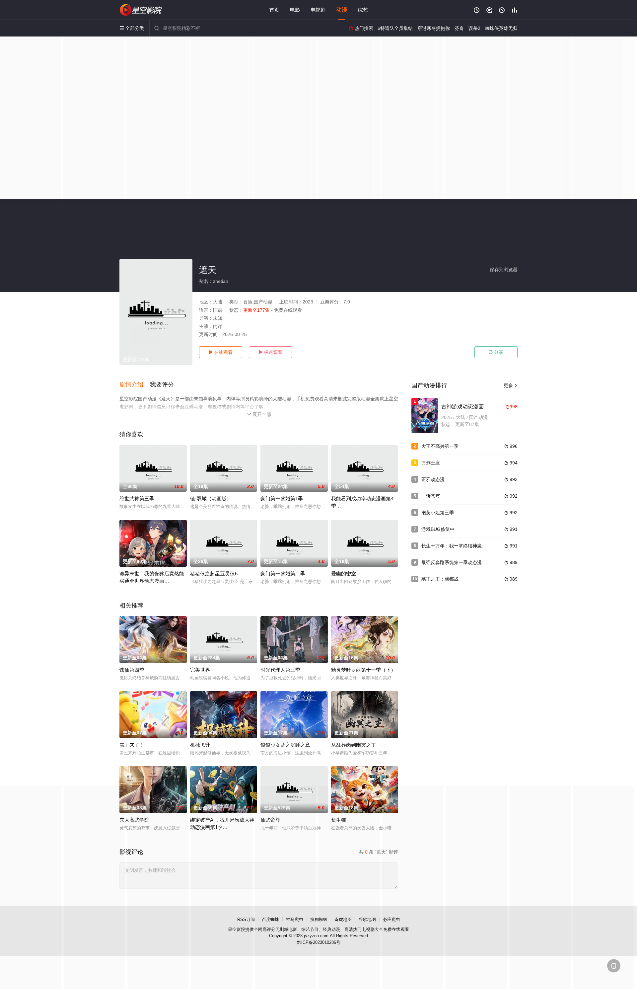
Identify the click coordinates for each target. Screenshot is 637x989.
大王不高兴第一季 (440, 446)
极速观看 (270, 352)
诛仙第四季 (131, 670)
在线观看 (221, 352)
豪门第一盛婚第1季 (281, 498)
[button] (134, 384)
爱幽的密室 (343, 573)
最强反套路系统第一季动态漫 (451, 562)
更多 (511, 385)
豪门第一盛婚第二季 (282, 573)
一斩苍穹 (430, 496)
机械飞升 (200, 745)
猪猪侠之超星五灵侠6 (214, 573)
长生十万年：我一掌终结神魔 (451, 545)
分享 (496, 352)
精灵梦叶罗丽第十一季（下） (363, 670)
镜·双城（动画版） (211, 498)
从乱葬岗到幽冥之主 (353, 745)
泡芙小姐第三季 (437, 512)
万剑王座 (430, 462)
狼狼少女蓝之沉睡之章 (285, 745)
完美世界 (200, 670)
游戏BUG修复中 (438, 529)
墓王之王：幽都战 (440, 579)
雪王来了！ (131, 745)
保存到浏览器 (504, 269)
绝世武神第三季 (136, 498)
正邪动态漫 (433, 479)
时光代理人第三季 (280, 670)
